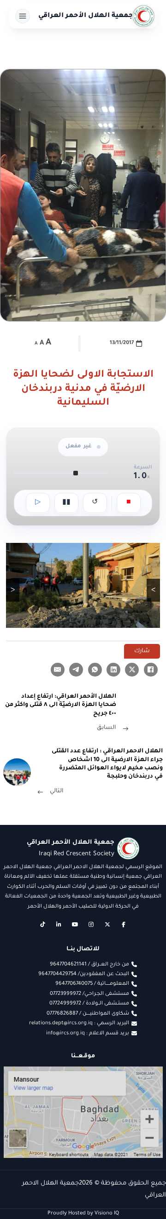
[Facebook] (151, 670)
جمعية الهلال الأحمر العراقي (85, 16)
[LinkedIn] (113, 670)
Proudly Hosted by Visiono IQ (83, 1213)
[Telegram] (76, 670)
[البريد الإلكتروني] (58, 670)
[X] (132, 670)
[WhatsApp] (95, 670)
